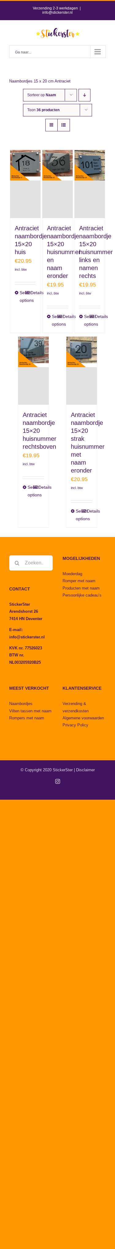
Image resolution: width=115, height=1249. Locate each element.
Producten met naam (81, 588)
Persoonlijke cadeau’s (82, 595)
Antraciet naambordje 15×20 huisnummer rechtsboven (39, 430)
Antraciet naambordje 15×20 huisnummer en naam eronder (64, 252)
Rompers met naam (26, 718)
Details (33, 292)
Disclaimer (85, 770)
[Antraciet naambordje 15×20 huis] (25, 184)
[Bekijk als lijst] (64, 125)
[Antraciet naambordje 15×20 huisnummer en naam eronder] (57, 184)
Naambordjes (21, 703)
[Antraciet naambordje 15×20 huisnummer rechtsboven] (33, 371)
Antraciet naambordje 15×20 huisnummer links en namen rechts (96, 252)
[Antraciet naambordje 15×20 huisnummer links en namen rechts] (90, 184)
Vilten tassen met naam (30, 711)
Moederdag (72, 574)
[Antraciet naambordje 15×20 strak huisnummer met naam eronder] (81, 371)
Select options (22, 296)
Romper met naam (79, 581)
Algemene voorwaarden (83, 718)
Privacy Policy (75, 725)
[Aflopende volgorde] (84, 95)
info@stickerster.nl (57, 12)
